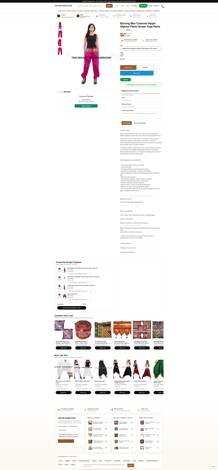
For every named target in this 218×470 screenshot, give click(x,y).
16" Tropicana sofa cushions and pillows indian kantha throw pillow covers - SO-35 (102, 342)
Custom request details (128, 110)
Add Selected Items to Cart (71, 308)
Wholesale (134, 5)
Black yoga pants (100, 381)
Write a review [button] (86, 106)
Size (121, 45)
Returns (74, 460)
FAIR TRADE (117, 460)
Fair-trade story (62, 430)
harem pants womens (140, 381)
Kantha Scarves (130, 11)
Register (156, 5)
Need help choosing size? (128, 252)
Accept (131, 465)
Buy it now (137, 73)
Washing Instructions (84, 460)
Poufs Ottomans (104, 11)
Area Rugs (62, 11)
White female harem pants (82, 381)
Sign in (150, 5)
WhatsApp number (126, 104)
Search (109, 6)
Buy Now (145, 67)
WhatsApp (143, 5)
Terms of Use (108, 460)
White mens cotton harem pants (63, 381)
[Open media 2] (60, 34)
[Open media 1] (60, 26)
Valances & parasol (117, 11)
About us (94, 460)
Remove (59, 271)
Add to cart (128, 67)
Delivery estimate (126, 243)
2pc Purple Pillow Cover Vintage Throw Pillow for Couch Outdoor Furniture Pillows (63, 342)
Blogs (128, 5)
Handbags (156, 11)
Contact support (63, 426)
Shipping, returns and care (128, 248)
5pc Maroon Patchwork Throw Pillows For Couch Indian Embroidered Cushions (141, 342)
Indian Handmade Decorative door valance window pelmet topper (121, 342)
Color (121, 52)
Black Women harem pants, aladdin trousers (122, 381)
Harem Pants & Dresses (144, 11)
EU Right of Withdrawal (151, 460)
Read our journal (73, 426)
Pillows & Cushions (83, 11)
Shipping (67, 460)
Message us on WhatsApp (66, 441)
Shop (122, 5)
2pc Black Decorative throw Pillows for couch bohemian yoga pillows (160, 342)
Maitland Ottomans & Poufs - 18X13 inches (81, 342)
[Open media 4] (60, 51)
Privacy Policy (126, 460)
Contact (61, 460)
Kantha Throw (71, 11)
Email (123, 97)
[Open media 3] (60, 43)
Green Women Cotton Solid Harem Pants (161, 381)
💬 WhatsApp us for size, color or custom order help (141, 85)
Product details (125, 130)
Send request (126, 123)
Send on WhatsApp (140, 123)
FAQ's (100, 460)
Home (116, 5)
